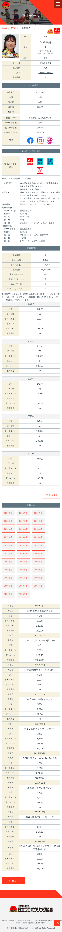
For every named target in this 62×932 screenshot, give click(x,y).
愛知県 (40, 107)
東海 (46, 58)
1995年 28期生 (45, 73)
